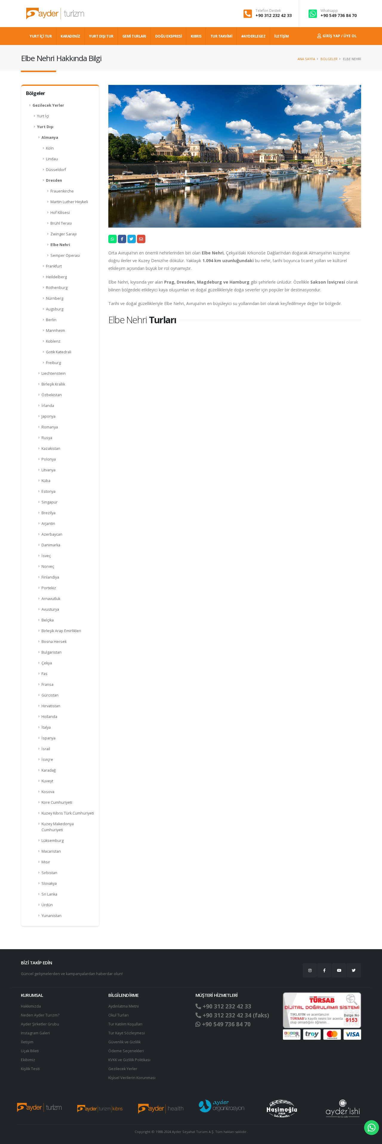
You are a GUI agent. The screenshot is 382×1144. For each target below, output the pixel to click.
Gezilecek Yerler (48, 105)
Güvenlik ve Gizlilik (124, 1041)
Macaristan (51, 851)
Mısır (45, 862)
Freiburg (53, 362)
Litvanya (48, 469)
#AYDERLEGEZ (253, 36)
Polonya (48, 459)
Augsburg (54, 309)
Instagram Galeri (35, 1033)
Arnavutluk (50, 598)
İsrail (45, 748)
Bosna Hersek (54, 641)
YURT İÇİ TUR (41, 36)
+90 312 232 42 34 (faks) (235, 1015)
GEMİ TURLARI (134, 36)
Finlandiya (50, 577)
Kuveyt (47, 781)
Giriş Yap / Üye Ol (339, 35)
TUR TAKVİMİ (221, 36)
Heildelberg (56, 276)
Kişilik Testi (30, 1068)
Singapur (49, 502)
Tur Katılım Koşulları (125, 1024)
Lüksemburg (52, 840)
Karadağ (48, 770)
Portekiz (48, 587)
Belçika (47, 620)
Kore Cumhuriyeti (56, 802)
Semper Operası (65, 255)
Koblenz (53, 341)
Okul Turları (118, 1015)
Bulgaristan (51, 652)
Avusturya (50, 609)
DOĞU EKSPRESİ (168, 36)
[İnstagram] (310, 970)
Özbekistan (51, 394)
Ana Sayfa (306, 59)
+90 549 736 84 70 (339, 15)
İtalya (46, 727)
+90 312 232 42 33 (273, 15)
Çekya (46, 663)
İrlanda (47, 405)
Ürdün (47, 904)
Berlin (51, 319)
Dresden (54, 180)
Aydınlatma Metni (123, 1006)
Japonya (48, 416)
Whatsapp (329, 11)
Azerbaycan (51, 534)
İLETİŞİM (281, 36)
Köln (50, 148)
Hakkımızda (31, 1006)
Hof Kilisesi (60, 212)
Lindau (52, 158)
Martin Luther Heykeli (69, 201)
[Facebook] (324, 970)
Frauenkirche (62, 191)
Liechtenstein (53, 373)
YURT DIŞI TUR (101, 36)
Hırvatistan (50, 705)
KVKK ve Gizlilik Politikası (129, 1059)
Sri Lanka (49, 894)
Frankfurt (54, 266)
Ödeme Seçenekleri (126, 1050)
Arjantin (48, 523)
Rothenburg (56, 287)
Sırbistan (49, 872)
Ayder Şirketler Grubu (40, 1024)
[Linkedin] (339, 970)
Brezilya (48, 512)
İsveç (46, 555)
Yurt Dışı (45, 126)
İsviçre (47, 759)
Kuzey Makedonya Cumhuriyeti (57, 826)
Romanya (49, 427)
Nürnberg (54, 298)
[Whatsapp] (371, 1127)
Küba (45, 480)
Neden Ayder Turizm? (40, 1015)
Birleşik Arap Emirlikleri (61, 630)
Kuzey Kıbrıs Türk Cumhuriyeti (67, 813)
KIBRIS (196, 36)
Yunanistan (51, 915)
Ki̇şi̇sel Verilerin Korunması (131, 1077)
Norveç (47, 566)
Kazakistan (50, 448)
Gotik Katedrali (58, 352)
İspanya (48, 738)
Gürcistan (49, 695)
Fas (44, 673)
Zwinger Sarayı (63, 234)
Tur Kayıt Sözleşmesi (126, 1033)
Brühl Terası (61, 223)
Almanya (49, 137)
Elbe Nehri (60, 244)
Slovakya (49, 883)
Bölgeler (329, 59)
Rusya (46, 437)
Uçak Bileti (30, 1050)
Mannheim (55, 330)
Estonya (48, 491)
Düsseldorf (56, 169)
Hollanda (49, 716)
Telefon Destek (268, 11)
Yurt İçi (43, 116)
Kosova (47, 791)
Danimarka (50, 545)
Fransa (47, 684)
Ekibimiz (28, 1059)
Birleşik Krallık (53, 384)
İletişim (27, 1041)
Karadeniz (70, 36)
